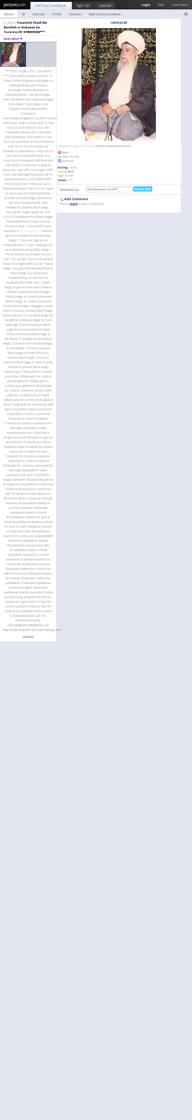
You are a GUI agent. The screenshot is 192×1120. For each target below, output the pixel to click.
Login (61, 175)
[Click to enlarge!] (118, 84)
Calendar (38, 14)
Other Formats (70, 156)
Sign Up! (83, 5)
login (74, 204)
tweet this (142, 189)
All (23, 14)
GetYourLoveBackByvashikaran (113, 146)
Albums (9, 14)
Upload (104, 5)
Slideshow (28, 636)
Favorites (75, 14)
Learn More (180, 5)
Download (67, 160)
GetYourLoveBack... (51, 5)
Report (65, 152)
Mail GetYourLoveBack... (105, 14)
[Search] (186, 14)
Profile (57, 14)
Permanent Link (69, 189)
